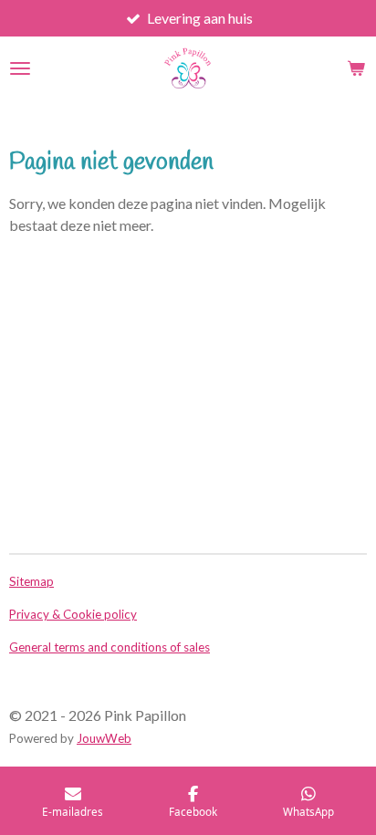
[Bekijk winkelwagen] (356, 68)
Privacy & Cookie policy (73, 614)
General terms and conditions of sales (109, 647)
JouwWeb (104, 738)
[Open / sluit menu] (20, 68)
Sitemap (31, 581)
